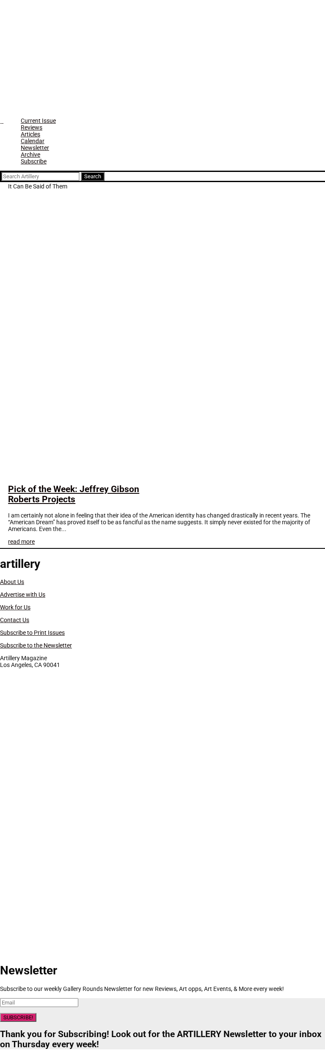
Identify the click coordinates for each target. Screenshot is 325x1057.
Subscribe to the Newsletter (36, 645)
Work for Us (15, 607)
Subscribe (34, 161)
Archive (30, 154)
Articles (30, 134)
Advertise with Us (22, 594)
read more (21, 541)
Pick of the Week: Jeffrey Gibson (73, 494)
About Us (12, 581)
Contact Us (14, 620)
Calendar (32, 141)
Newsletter (35, 147)
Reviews (31, 127)
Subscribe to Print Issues (32, 632)
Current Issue (38, 120)
